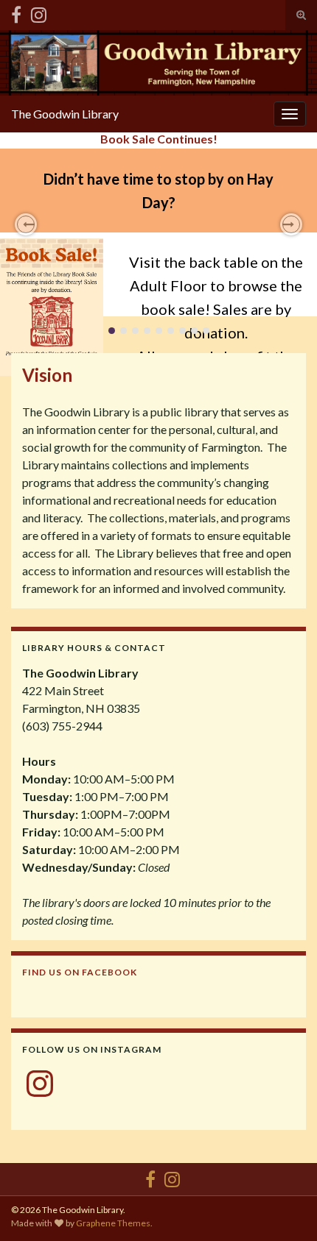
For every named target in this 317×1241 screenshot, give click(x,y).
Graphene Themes (113, 1222)
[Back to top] (283, 1208)
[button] (26, 224)
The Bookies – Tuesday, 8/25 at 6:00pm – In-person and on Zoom (158, 145)
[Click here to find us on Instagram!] (38, 12)
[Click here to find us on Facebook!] (16, 12)
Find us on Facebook (79, 972)
